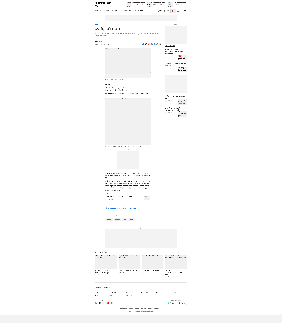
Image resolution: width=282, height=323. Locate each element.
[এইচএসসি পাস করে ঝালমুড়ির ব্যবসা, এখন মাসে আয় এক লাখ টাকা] (182, 114)
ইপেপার (96, 295)
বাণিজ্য (116, 11)
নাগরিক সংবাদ (98, 292)
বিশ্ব (112, 11)
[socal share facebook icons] (143, 45)
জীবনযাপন (140, 11)
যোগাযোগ (150, 309)
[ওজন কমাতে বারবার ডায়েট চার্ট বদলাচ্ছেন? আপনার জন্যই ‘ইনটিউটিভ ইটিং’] (176, 262)
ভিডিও (145, 11)
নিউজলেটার (157, 309)
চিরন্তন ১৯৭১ (174, 292)
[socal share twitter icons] (146, 45)
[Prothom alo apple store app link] (182, 303)
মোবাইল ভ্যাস (129, 295)
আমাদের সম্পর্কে (123, 309)
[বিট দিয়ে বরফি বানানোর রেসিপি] (152, 262)
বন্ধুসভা (157, 292)
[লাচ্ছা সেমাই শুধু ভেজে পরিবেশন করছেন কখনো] (147, 198)
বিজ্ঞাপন (131, 309)
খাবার (125, 220)
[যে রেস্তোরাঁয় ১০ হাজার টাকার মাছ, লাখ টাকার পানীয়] (182, 69)
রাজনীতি (108, 11)
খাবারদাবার (109, 220)
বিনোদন (130, 11)
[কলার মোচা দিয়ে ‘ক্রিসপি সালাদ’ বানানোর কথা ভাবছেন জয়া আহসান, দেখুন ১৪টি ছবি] (149, 4)
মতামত (121, 11)
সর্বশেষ (96, 11)
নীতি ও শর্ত (143, 309)
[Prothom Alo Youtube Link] (108, 303)
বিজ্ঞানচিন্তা (128, 292)
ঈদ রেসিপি (132, 220)
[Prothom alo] (105, 4)
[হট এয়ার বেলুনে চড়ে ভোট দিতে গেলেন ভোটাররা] (170, 4)
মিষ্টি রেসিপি (117, 220)
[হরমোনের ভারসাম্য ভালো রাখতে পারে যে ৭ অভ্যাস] (129, 262)
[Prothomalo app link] (171, 303)
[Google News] (111, 303)
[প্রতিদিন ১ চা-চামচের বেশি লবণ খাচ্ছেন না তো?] (182, 102)
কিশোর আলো (113, 292)
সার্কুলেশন (137, 309)
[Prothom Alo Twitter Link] (101, 303)
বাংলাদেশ (102, 11)
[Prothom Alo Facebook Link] (97, 303)
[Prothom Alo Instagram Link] (105, 303)
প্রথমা (111, 295)
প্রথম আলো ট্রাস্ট (144, 292)
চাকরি (135, 11)
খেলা (125, 11)
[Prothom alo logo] (102, 288)
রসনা (96, 25)
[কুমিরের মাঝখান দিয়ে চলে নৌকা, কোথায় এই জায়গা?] (129, 4)
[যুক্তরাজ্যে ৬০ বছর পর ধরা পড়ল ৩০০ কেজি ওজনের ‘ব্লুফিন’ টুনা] (106, 262)
